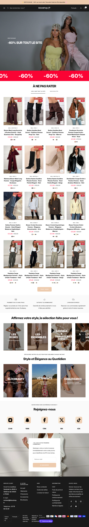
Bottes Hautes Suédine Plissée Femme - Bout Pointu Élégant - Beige (55, 181)
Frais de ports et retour (57, 491)
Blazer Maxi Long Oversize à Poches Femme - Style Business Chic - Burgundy (13, 132)
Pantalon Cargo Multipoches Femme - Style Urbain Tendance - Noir (34, 275)
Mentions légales (57, 506)
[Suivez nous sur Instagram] (80, 501)
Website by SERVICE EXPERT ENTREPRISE (35, 518)
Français (73, 8)
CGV (53, 487)
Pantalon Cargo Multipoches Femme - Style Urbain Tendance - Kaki (13, 275)
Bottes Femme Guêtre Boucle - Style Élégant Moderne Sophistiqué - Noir (13, 228)
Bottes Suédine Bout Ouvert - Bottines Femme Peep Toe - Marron (55, 132)
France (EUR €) (7, 518)
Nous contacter (42, 487)
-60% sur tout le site (38, 91)
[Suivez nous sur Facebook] (71, 501)
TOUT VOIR (44, 289)
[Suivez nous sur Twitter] (76, 501)
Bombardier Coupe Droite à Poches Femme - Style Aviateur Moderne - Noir (76, 181)
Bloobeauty (24, 500)
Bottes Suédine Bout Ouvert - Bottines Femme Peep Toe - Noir (34, 132)
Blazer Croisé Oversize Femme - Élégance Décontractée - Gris (34, 227)
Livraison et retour (43, 493)
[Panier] (85, 8)
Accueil (22, 488)
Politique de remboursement (57, 496)
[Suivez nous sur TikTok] (71, 506)
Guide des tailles (42, 490)
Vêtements (23, 491)
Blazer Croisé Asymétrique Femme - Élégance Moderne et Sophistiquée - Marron (55, 228)
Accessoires (24, 497)
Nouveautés (54, 91)
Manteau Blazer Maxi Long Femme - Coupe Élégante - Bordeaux (13, 181)
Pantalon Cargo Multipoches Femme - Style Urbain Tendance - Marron (76, 275)
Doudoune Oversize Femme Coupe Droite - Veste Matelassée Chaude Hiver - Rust (76, 133)
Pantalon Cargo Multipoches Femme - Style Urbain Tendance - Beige (55, 275)
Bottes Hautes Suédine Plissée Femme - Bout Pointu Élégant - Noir (34, 181)
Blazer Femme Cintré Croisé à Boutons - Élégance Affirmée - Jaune (76, 227)
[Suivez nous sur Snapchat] (76, 506)
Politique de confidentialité (56, 502)
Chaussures (24, 494)
